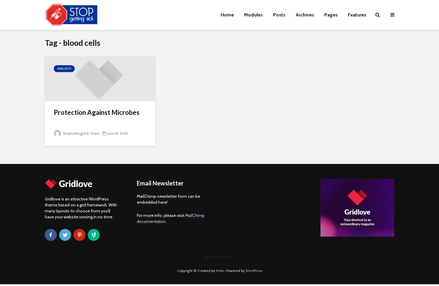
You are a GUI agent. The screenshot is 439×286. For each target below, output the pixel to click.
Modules (253, 15)
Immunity (64, 69)
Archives (305, 15)
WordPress (253, 270)
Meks (220, 270)
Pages (331, 15)
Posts (279, 15)
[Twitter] (65, 235)
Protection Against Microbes (96, 112)
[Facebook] (51, 235)
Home (227, 15)
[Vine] (94, 235)
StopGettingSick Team (80, 133)
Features (357, 15)
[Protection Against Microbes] (100, 78)
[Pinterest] (79, 235)
